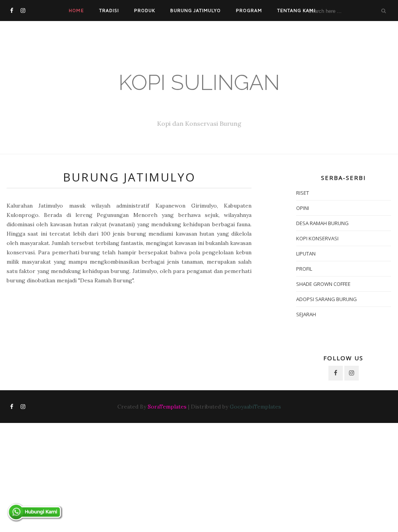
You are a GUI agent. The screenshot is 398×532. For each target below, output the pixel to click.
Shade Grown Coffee (323, 283)
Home (76, 10)
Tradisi (109, 10)
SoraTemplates (167, 406)
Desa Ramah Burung (322, 223)
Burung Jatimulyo (195, 10)
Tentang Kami (296, 10)
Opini (302, 207)
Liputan (306, 253)
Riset (302, 192)
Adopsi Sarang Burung (326, 299)
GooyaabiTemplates (255, 406)
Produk (144, 10)
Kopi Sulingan (199, 82)
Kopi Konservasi (317, 238)
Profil (304, 268)
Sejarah (306, 314)
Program (249, 10)
